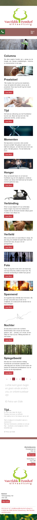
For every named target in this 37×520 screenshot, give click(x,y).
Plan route (31, 455)
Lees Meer (8, 92)
